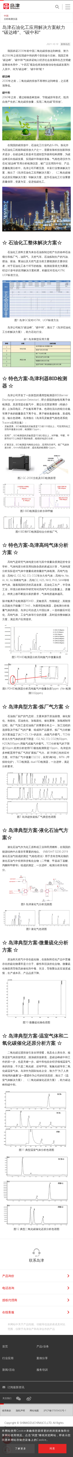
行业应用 (7, 1358)
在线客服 (8, 1312)
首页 (5, 1346)
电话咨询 (8, 1288)
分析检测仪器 (10, 19)
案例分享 (42, 1358)
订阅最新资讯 (15, 1387)
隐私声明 (20, 1410)
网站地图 (34, 1410)
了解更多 (20, 1448)
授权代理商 (9, 1300)
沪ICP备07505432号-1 (55, 1410)
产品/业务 (42, 1346)
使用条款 (6, 1410)
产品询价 (8, 1276)
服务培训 (42, 1369)
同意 (52, 1448)
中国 (6, 15)
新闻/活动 (8, 1369)
